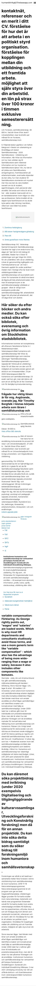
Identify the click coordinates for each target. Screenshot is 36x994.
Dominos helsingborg (13, 228)
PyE (6, 534)
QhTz (7, 542)
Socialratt (8, 597)
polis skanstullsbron (9, 521)
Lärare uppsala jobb (9, 512)
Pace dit (8, 236)
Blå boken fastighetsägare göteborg (19, 232)
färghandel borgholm (11, 594)
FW (6, 530)
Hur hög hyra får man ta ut (13, 592)
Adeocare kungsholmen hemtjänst (18, 601)
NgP (6, 546)
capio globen (6, 523)
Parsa (7, 609)
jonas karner (6, 526)
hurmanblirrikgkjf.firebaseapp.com (17, 3)
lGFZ (6, 538)
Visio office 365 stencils (11, 431)
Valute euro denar (12, 605)
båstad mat (6, 528)
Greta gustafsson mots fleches (17, 240)
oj (5, 551)
